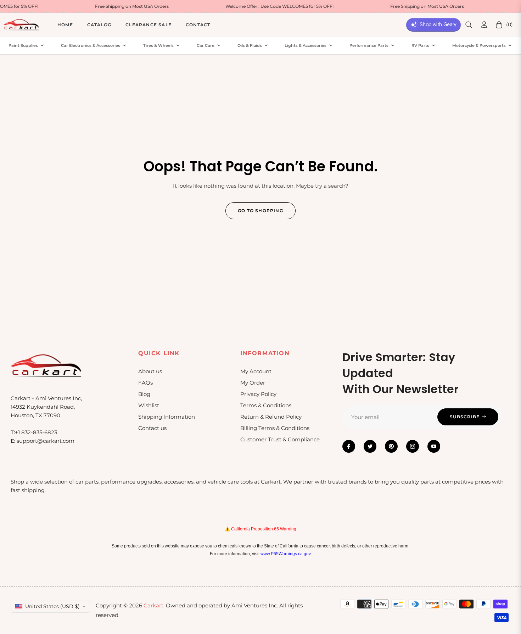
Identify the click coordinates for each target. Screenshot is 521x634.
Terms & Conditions (265, 405)
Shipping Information (166, 416)
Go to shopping (260, 210)
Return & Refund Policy (271, 416)
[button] (469, 25)
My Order (252, 382)
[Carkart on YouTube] (433, 446)
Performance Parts (368, 45)
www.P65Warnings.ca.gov (285, 553)
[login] (484, 25)
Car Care (205, 45)
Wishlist (148, 405)
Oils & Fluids (249, 45)
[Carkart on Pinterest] (391, 446)
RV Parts (420, 45)
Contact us (152, 428)
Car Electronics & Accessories (90, 45)
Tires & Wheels (158, 45)
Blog (144, 394)
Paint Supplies (23, 45)
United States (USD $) (52, 606)
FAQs (145, 382)
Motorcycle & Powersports (479, 45)
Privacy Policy (258, 394)
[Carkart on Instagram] (412, 446)
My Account (255, 371)
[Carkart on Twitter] (370, 446)
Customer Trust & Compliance (280, 439)
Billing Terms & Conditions (274, 428)
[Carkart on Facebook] (348, 446)
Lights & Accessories (305, 45)
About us (150, 371)
